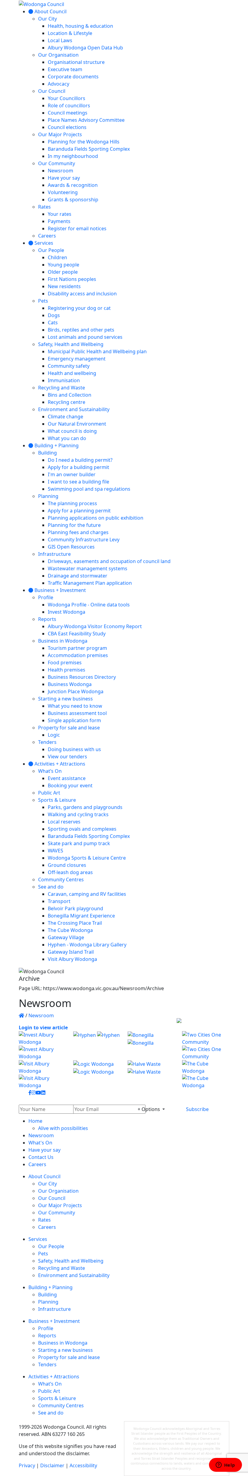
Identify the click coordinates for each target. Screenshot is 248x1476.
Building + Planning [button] (50, 1287)
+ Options (149, 1109)
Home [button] (35, 1121)
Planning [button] (48, 1301)
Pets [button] (43, 1253)
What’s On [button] (50, 1383)
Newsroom (41, 1015)
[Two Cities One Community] (205, 1045)
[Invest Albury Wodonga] (42, 1045)
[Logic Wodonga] (97, 1074)
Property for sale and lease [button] (69, 1357)
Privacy (27, 1465)
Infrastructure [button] (54, 1309)
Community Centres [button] (61, 1405)
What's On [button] (40, 1142)
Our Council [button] (51, 1198)
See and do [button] (51, 1412)
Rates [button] (44, 1219)
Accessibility (83, 1465)
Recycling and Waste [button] (61, 1268)
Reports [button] (47, 1335)
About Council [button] (44, 1176)
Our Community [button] (56, 1212)
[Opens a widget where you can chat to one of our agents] (225, 1465)
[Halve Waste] (151, 1074)
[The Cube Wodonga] (205, 1074)
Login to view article (43, 1027)
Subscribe (197, 1109)
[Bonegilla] (151, 1045)
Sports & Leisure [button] (57, 1398)
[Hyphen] (97, 1045)
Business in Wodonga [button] (62, 1342)
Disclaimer (52, 1465)
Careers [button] (37, 1164)
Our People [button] (51, 1246)
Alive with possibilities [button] (63, 1128)
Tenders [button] (47, 1364)
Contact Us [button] (41, 1157)
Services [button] (37, 1239)
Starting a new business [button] (65, 1350)
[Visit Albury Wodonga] (42, 1074)
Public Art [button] (49, 1391)
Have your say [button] (44, 1150)
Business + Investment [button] (54, 1321)
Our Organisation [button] (58, 1191)
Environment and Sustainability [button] (73, 1275)
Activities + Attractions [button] (53, 1376)
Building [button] (47, 1294)
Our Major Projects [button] (60, 1205)
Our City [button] (47, 1183)
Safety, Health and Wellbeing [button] (70, 1260)
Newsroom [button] (41, 1135)
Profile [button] (45, 1328)
